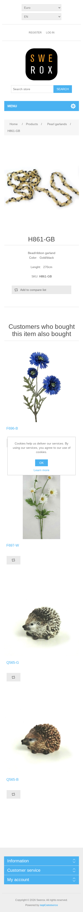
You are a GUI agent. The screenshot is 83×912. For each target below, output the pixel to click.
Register (35, 32)
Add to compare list (33, 289)
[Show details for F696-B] (41, 384)
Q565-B (12, 780)
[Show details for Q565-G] (41, 619)
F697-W (12, 545)
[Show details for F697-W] (41, 501)
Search (63, 89)
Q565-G (12, 663)
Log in (50, 32)
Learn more (41, 470)
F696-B (12, 428)
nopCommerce (49, 905)
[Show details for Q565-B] (41, 735)
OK (41, 463)
